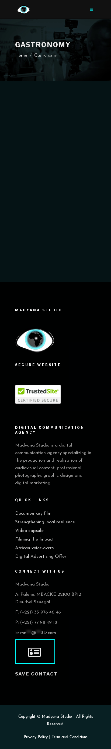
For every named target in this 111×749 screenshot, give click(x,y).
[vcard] (35, 651)
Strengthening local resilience (45, 522)
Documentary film (33, 513)
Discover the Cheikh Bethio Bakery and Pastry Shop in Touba (49, 178)
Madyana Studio (57, 717)
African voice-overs (34, 548)
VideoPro (57, 163)
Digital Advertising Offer (40, 556)
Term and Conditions (70, 737)
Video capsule (29, 530)
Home (21, 55)
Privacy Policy (36, 737)
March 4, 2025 (28, 163)
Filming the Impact (34, 539)
